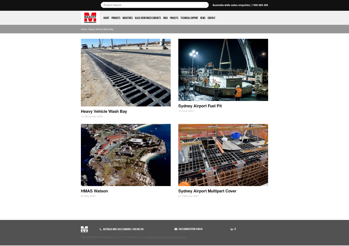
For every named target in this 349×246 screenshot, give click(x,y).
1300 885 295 (260, 5)
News (202, 18)
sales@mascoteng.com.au (190, 229)
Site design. (181, 237)
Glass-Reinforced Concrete (148, 18)
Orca (165, 18)
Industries (128, 18)
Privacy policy (154, 237)
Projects (174, 18)
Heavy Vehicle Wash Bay (104, 111)
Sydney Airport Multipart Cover (207, 191)
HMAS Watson (94, 191)
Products (115, 18)
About (106, 18)
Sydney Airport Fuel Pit (200, 106)
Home (84, 29)
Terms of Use (168, 237)
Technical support (189, 18)
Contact (211, 18)
